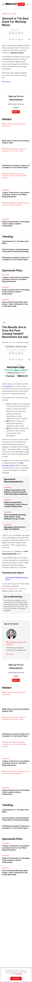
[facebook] (10, 39)
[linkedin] (13, 39)
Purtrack (8, 386)
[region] (16, 975)
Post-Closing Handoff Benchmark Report (16, 578)
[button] (3, 4)
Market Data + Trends (9, 13)
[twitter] (16, 39)
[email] (22, 39)
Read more (6, 82)
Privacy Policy (18, 973)
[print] (29, 39)
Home (3, 322)
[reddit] (19, 39)
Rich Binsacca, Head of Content (16, 346)
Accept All (16, 978)
